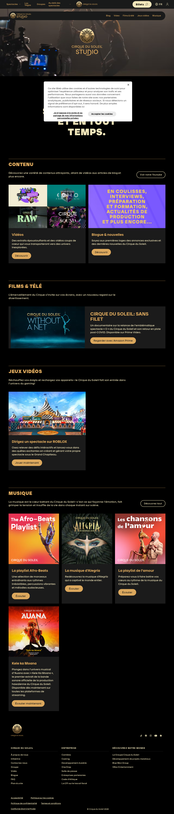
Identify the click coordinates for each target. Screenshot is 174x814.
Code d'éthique (69, 779)
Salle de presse (69, 771)
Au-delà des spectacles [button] (54, 4)
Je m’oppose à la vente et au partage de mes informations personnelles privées (68, 114)
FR (160, 4)
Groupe (14, 767)
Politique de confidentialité (24, 803)
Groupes (41, 4)
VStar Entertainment (122, 767)
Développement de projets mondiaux (131, 759)
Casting (66, 759)
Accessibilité (17, 798)
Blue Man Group (120, 763)
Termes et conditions (51, 803)
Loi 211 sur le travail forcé (74, 783)
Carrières (66, 754)
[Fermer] (128, 85)
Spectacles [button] (12, 4)
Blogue (14, 775)
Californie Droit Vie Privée (23, 809)
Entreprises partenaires (74, 775)
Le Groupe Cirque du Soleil (125, 754)
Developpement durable (74, 763)
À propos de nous (19, 754)
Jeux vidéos (143, 15)
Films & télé (128, 15)
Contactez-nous (19, 763)
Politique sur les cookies (42, 798)
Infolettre (15, 759)
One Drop (66, 767)
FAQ (13, 779)
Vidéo (14, 771)
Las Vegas (28, 4)
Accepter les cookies (102, 114)
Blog (108, 15)
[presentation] (34, 748)
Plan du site (17, 783)
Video (116, 15)
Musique (156, 15)
